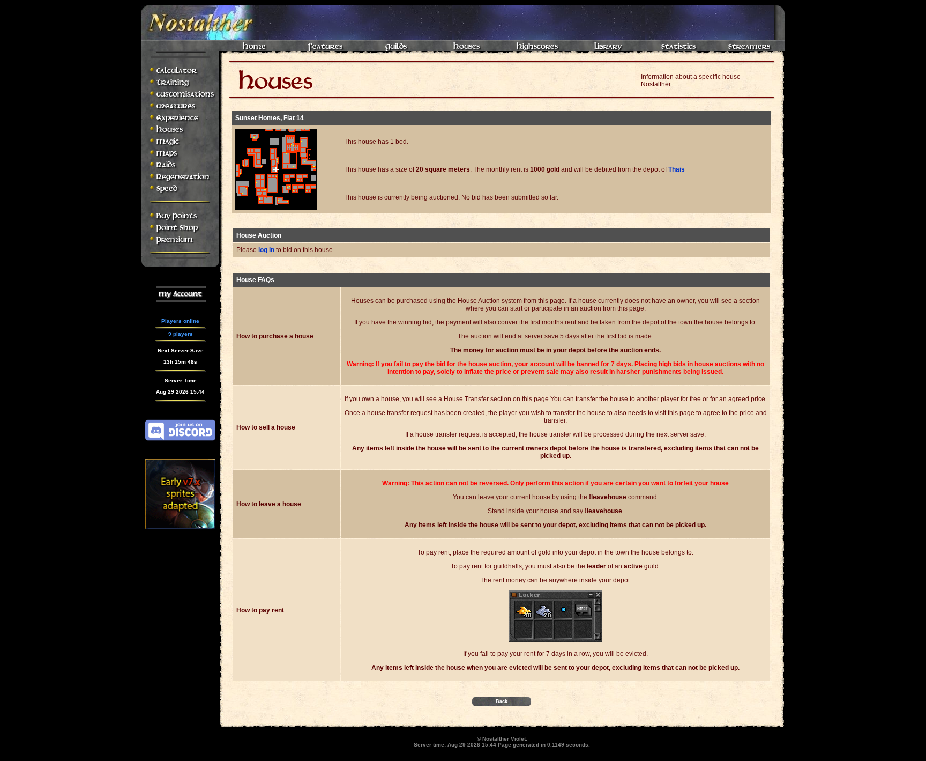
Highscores (537, 46)
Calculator (176, 70)
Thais (676, 169)
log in (266, 250)
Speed (166, 188)
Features (325, 46)
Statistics (678, 46)
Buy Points (176, 215)
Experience (177, 117)
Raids (165, 164)
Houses (466, 46)
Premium (174, 239)
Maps (166, 153)
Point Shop (177, 227)
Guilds (396, 46)
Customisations (185, 94)
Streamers (749, 46)
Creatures (175, 105)
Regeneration (183, 176)
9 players (180, 334)
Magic (167, 141)
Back (501, 701)
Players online (180, 321)
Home (254, 46)
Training (172, 82)
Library (608, 46)
